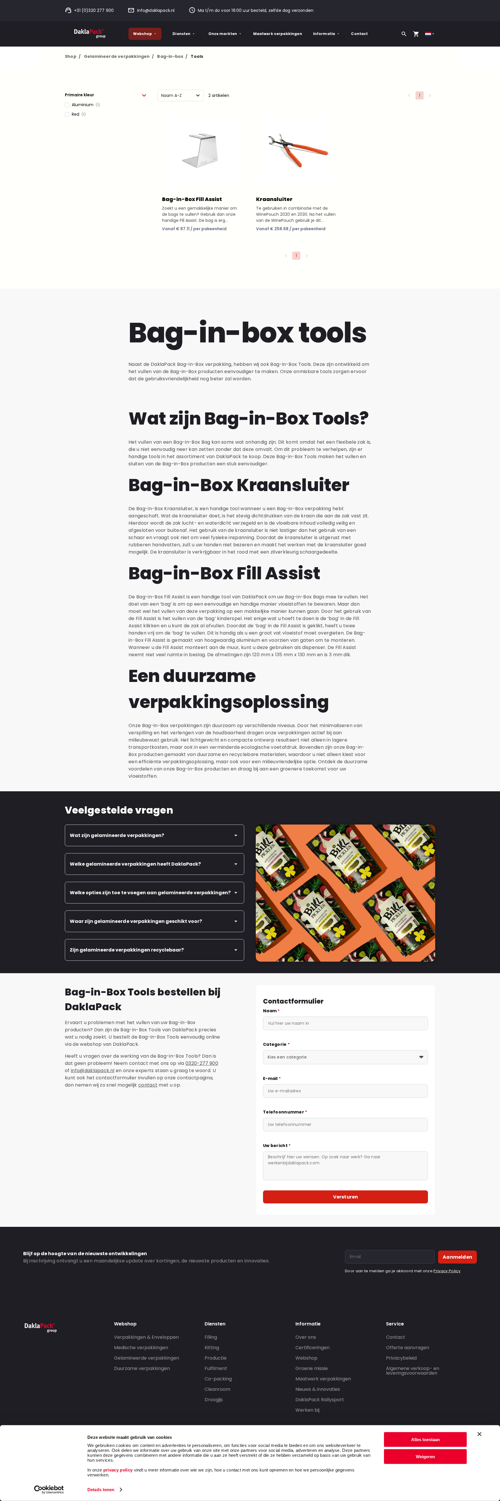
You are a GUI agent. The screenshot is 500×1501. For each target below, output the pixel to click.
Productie (216, 1358)
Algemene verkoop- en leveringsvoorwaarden (412, 1370)
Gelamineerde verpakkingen (119, 56)
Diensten (181, 33)
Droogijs (214, 1399)
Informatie (324, 33)
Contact (359, 33)
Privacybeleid (401, 1358)
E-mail (272, 1078)
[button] (105, 95)
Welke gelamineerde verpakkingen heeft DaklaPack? (135, 864)
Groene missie (311, 1368)
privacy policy (117, 1469)
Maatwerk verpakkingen (277, 33)
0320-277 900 (201, 1063)
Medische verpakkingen (141, 1347)
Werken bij (307, 1410)
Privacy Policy (446, 1271)
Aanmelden (457, 1257)
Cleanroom (217, 1389)
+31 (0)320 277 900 (94, 10)
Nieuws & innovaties (317, 1389)
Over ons (305, 1337)
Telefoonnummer (285, 1112)
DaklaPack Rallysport (319, 1399)
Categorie (276, 1044)
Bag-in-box (172, 56)
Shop (72, 56)
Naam (271, 1011)
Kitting (212, 1347)
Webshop (142, 33)
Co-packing (218, 1378)
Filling (211, 1337)
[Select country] (430, 34)
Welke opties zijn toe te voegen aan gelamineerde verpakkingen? (150, 892)
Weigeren (425, 1456)
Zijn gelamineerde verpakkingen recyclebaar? (127, 950)
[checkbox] (105, 105)
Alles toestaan (425, 1439)
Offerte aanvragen (407, 1347)
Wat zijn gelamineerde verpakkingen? (117, 835)
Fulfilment (216, 1368)
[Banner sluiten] (479, 1434)
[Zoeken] (404, 34)
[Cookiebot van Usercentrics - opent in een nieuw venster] (49, 1489)
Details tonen (100, 1489)
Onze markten (222, 33)
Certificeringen (312, 1347)
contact (147, 1085)
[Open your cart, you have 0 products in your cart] (416, 34)
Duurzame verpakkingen (142, 1368)
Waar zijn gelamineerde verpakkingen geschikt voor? (136, 921)
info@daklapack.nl (155, 10)
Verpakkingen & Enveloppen (146, 1337)
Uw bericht (277, 1145)
